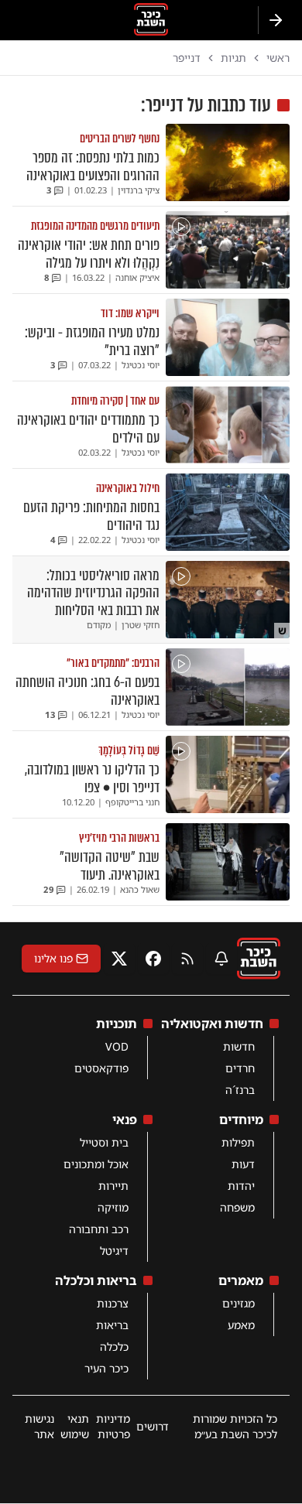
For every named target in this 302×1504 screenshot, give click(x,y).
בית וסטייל (104, 1142)
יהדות (241, 1185)
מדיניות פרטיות (113, 1426)
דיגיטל (114, 1250)
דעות (243, 1164)
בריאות (112, 1325)
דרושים (152, 1426)
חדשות (239, 1046)
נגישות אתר (39, 1426)
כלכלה (114, 1346)
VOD (117, 1046)
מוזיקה (113, 1207)
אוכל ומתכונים (96, 1164)
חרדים (240, 1068)
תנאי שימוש (74, 1426)
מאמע (241, 1325)
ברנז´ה (240, 1089)
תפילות (238, 1142)
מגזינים (238, 1303)
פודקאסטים (101, 1068)
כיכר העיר (106, 1368)
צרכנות (113, 1303)
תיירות (113, 1185)
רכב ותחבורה (99, 1229)
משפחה (237, 1207)
